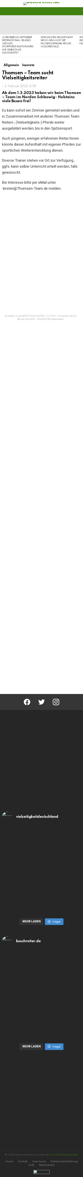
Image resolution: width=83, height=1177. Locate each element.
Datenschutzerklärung (64, 1161)
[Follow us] (71, 11)
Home (9, 1161)
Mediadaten (47, 1165)
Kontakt (23, 1161)
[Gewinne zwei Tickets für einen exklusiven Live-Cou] (41, 973)
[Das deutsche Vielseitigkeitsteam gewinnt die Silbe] (41, 893)
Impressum (39, 1161)
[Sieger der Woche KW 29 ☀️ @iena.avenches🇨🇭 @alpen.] (41, 1018)
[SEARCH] (78, 11)
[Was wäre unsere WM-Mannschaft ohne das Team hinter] (41, 849)
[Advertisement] (41, 643)
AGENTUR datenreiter (64, 1155)
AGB (31, 1165)
